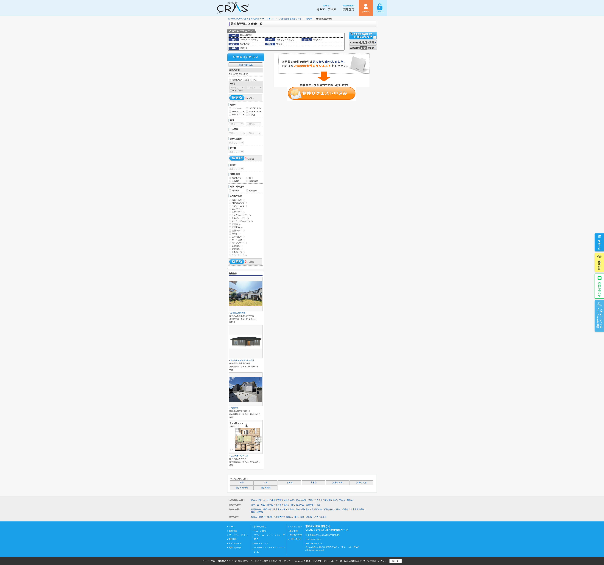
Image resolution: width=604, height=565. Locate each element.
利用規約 (233, 539)
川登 (292, 505)
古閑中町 (310, 505)
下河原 (290, 483)
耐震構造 (237, 249)
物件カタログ (235, 547)
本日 (251, 178)
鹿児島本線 (256, 509)
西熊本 (262, 517)
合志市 (266, 500)
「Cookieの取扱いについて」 (354, 561)
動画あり (253, 190)
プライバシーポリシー (239, 535)
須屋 (253, 505)
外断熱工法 (238, 252)
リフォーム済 (239, 206)
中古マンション (261, 543)
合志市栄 (234, 408)
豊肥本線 (267, 509)
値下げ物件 (237, 90)
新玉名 (323, 517)
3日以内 (235, 181)
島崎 (286, 505)
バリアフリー (239, 243)
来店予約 (599, 245)
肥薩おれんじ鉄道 (332, 509)
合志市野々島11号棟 (239, 456)
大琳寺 (313, 483)
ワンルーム (237, 108)
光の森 (309, 517)
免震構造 (237, 246)
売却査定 (349, 8)
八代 (316, 517)
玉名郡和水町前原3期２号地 (242, 360)
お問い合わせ (599, 289)
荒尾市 (311, 500)
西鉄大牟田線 (257, 512)
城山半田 (300, 505)
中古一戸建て (260, 531)
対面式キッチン (240, 218)
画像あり (236, 190)
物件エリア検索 (326, 8)
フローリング (239, 255)
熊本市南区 (289, 500)
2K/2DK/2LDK (238, 111)
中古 (255, 80)
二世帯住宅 (238, 212)
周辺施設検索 (295, 535)
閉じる (395, 561)
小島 (318, 505)
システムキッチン (241, 215)
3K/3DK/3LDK (255, 111)
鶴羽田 (270, 505)
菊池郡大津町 (330, 500)
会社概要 (233, 531)
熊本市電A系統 (303, 509)
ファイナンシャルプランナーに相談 (599, 318)
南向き (236, 233)
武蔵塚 (289, 517)
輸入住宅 (237, 209)
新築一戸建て (260, 526)
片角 (266, 483)
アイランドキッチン (242, 221)
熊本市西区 (276, 500)
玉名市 (342, 500)
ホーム (232, 526)
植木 (296, 517)
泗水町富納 (361, 483)
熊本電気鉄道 (279, 509)
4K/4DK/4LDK (238, 115)
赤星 (242, 483)
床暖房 (236, 224)
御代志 (254, 517)
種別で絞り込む (246, 65)
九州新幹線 (317, 509)
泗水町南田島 (242, 488)
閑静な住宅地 (239, 203)
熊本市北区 (256, 500)
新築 (247, 80)
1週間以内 (253, 181)
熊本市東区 (301, 500)
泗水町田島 (337, 483)
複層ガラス (238, 230)
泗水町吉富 (266, 488)
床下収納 (237, 227)
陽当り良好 (238, 200)
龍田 (263, 505)
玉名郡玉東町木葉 (238, 313)
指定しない (237, 80)
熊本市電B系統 (357, 509)
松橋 (302, 517)
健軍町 (270, 517)
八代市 (319, 500)
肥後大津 (279, 517)
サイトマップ (235, 543)
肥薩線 (345, 509)
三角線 (291, 509)
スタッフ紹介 (295, 526)
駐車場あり (238, 236)
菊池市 (350, 500)
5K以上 (252, 115)
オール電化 (238, 240)
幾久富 (278, 505)
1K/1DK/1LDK (255, 108)
